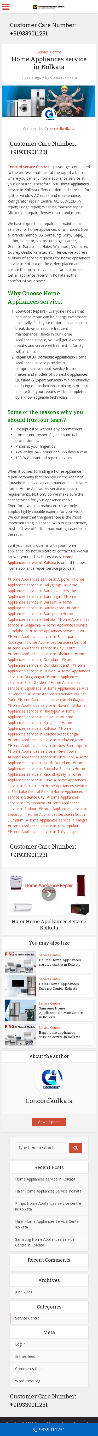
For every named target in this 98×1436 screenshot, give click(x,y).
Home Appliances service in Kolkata (45, 1179)
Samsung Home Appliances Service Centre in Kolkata (61, 1012)
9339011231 (52, 1429)
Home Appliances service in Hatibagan (52, 699)
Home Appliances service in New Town (43, 751)
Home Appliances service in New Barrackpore (48, 745)
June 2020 (23, 1291)
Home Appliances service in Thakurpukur (44, 825)
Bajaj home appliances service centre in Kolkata (59, 1034)
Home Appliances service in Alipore (39, 579)
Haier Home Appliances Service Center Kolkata (59, 986)
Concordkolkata (63, 77)
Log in (20, 1344)
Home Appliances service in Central (56, 642)
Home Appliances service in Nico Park (42, 756)
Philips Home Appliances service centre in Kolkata (60, 962)
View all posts (49, 1121)
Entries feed (25, 1356)
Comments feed (29, 1368)
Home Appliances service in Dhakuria (41, 653)
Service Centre (49, 52)
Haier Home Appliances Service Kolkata (48, 1191)
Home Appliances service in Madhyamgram (46, 739)
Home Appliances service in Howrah (40, 705)
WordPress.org (27, 1380)
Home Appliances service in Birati (60, 630)
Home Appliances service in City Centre (43, 648)
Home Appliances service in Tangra (58, 820)
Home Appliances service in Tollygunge (43, 831)
